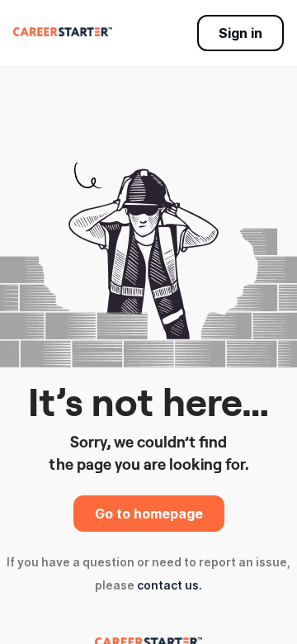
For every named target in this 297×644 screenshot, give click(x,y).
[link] (62, 31)
